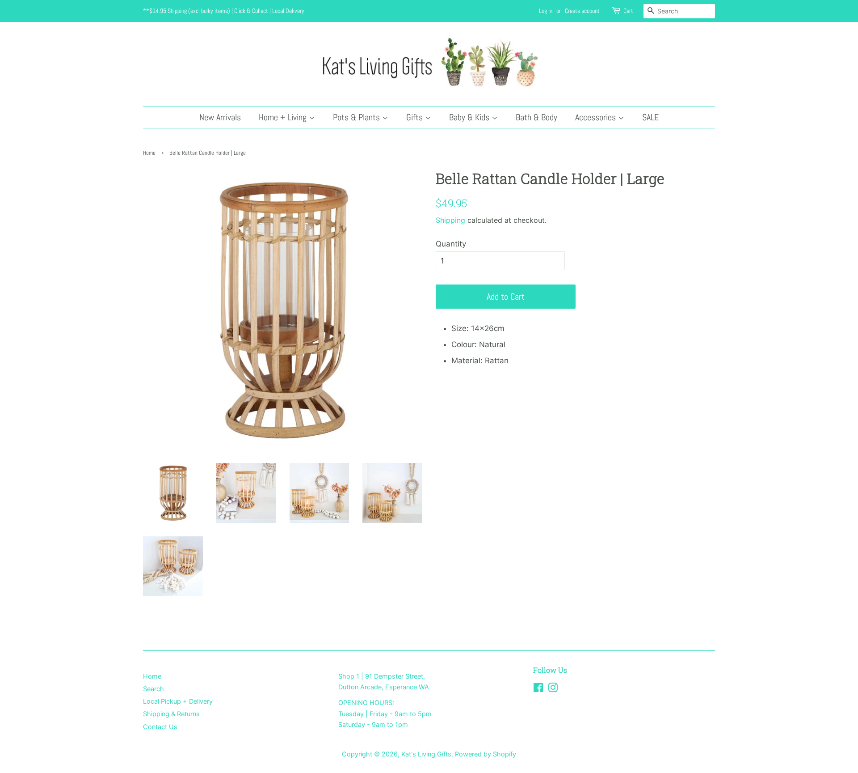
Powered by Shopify (485, 754)
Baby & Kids (470, 117)
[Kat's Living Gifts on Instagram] (553, 689)
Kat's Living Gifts (426, 754)
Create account (582, 11)
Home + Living (284, 117)
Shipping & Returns (171, 714)
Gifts (415, 117)
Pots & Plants (357, 117)
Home (149, 153)
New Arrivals (220, 117)
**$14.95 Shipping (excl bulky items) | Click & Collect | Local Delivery (223, 11)
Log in (545, 11)
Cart (628, 11)
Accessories (596, 117)
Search (153, 688)
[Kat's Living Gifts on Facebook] (538, 689)
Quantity (451, 243)
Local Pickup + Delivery (178, 701)
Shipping (450, 220)
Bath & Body (536, 117)
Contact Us (160, 727)
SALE (650, 117)
